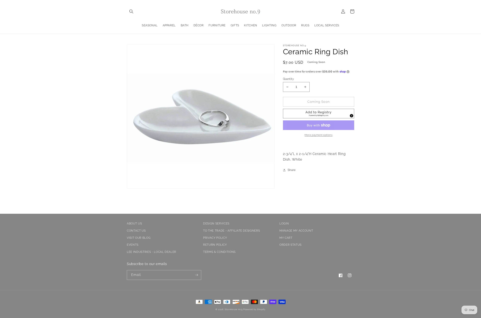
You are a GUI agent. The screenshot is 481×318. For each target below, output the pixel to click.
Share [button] (292, 170)
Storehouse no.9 (234, 309)
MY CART (286, 237)
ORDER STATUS (290, 244)
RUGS (305, 25)
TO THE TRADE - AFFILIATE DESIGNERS (231, 230)
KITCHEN (250, 25)
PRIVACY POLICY (215, 237)
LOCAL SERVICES (326, 25)
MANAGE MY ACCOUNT (296, 230)
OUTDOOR (288, 25)
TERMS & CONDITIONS (219, 252)
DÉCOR (199, 25)
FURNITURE (217, 25)
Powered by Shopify (254, 309)
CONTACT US (136, 230)
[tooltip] (351, 115)
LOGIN (284, 223)
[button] (131, 11)
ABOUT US (134, 223)
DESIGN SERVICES (216, 223)
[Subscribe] (196, 275)
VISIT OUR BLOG (139, 237)
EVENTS (132, 244)
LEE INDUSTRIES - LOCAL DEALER (151, 252)
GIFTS (235, 25)
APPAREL (169, 25)
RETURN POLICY (215, 244)
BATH (185, 25)
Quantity (288, 78)
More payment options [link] (318, 135)
